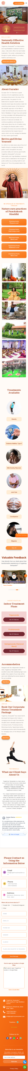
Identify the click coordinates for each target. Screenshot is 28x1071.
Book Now (6, 737)
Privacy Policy (13, 1068)
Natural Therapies (16, 785)
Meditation (6, 785)
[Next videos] (24, 576)
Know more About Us (9, 60)
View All (13, 546)
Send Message (13, 955)
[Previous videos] (2, 576)
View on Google (14, 833)
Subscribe (13, 1061)
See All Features (13, 620)
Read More (6, 682)
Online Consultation (18, 3)
